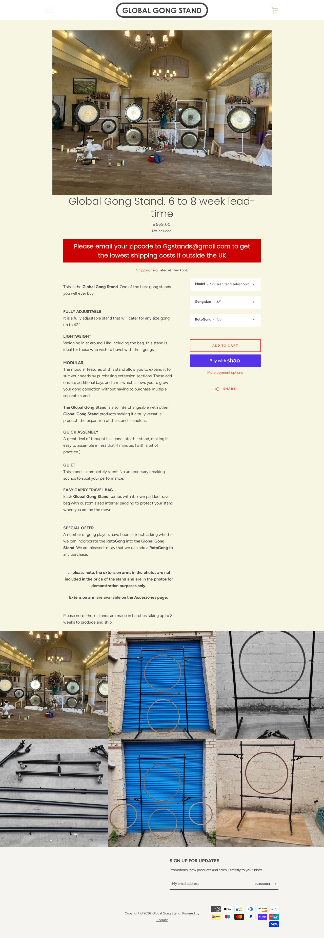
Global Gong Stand (166, 913)
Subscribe (263, 884)
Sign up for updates (194, 861)
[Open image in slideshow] (162, 112)
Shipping (143, 270)
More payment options (225, 372)
